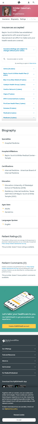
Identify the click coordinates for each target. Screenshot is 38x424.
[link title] (19, 2)
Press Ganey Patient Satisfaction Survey (14, 243)
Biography (15, 19)
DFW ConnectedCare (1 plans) (14, 99)
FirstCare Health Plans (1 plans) (14, 103)
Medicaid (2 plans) (9, 113)
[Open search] (33, 2)
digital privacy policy (11, 409)
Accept (19, 420)
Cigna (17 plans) (8, 94)
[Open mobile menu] (3, 2)
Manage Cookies (19, 415)
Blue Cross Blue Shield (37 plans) (14, 80)
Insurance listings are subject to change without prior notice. (15, 50)
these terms (33, 63)
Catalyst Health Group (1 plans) (14, 84)
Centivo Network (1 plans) (12, 89)
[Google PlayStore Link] (20, 387)
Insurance (6, 19)
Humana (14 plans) (9, 108)
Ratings (23, 19)
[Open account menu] (29, 2)
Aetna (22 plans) (9, 69)
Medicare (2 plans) (10, 118)
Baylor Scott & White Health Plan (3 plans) (15, 74)
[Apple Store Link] (7, 387)
